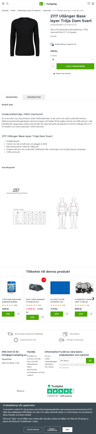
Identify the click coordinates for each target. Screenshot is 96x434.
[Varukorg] (93, 3)
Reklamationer (32, 364)
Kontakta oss (32, 356)
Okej (67, 429)
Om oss (47, 356)
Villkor (29, 367)
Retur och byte (32, 361)
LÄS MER (53, 36)
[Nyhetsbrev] (90, 360)
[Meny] (3, 3)
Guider (47, 359)
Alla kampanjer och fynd (35, 372)
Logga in (30, 375)
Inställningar (33, 429)
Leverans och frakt (34, 359)
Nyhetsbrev (49, 364)
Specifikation (34, 97)
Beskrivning (12, 97)
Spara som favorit (63, 73)
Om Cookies (49, 367)
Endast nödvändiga (52, 429)
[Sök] (7, 4)
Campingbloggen (51, 361)
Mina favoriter (32, 370)
